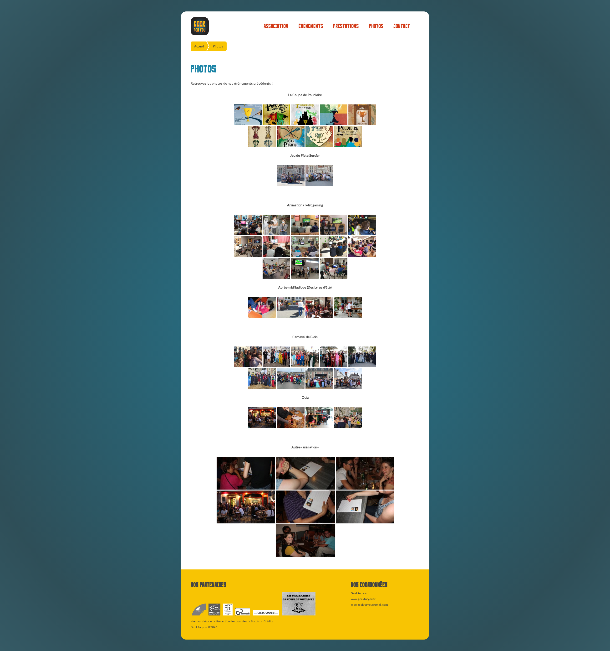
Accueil (199, 46)
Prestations (346, 26)
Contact (401, 26)
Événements (311, 26)
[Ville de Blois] (199, 615)
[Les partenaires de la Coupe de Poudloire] (299, 615)
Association (276, 26)
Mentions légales (202, 621)
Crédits (268, 621)
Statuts (255, 621)
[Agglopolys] (228, 615)
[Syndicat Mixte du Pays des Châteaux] (243, 615)
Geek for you (199, 627)
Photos (376, 26)
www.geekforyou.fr (363, 599)
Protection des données (231, 621)
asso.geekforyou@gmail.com (369, 604)
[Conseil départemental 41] (214, 615)
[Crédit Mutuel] (266, 615)
